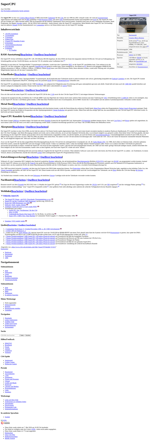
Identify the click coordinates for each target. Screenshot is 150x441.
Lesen (7, 274)
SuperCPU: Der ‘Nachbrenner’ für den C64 (23, 210)
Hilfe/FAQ (8, 343)
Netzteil (14, 25)
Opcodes (19, 23)
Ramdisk (48, 120)
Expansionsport (143, 67)
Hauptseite (8, 318)
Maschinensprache (83, 161)
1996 (6, 258)
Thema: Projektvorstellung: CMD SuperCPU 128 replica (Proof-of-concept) (30, 236)
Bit (40, 19)
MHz (28, 19)
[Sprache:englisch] (52, 199)
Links (7, 390)
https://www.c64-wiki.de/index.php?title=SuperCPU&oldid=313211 (34, 247)
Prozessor (45, 19)
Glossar (7, 381)
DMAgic (16, 120)
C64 (62, 18)
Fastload (114, 79)
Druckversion (9, 405)
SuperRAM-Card (141, 61)
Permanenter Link (10, 407)
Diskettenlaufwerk (63, 80)
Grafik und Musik (10, 383)
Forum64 (21, 184)
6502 (61, 19)
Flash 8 (32, 163)
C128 (52, 94)
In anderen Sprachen (11, 295)
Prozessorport (114, 232)
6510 (94, 19)
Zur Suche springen (23, 11)
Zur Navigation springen (9, 11)
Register (51, 161)
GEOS (64, 86)
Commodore (40, 25)
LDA (98, 161)
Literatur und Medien (12, 386)
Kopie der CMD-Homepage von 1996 (17, 203)
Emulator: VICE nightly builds (15, 221)
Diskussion (8, 272)
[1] (86, 234)
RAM (49, 68)
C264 (6, 375)
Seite (6, 271)
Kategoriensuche (10, 325)
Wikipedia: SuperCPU (11, 196)
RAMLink (39, 84)
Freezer (52, 175)
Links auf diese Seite (11, 400)
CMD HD (128, 84)
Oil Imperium (86, 120)
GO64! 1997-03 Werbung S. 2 (16, 231)
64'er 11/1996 (13, 212)
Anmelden (8, 310)
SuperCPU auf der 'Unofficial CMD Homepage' (20, 201)
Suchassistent (9, 327)
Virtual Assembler (6, 170)
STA (101, 161)
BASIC (116, 161)
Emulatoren (8, 377)
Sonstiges (8, 392)
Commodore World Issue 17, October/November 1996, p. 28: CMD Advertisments (32, 229)
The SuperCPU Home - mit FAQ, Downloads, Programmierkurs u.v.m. (28, 199)
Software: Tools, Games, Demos (15, 205)
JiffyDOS (139, 64)
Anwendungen (9, 374)
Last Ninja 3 (118, 120)
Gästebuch (8, 350)
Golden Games (10, 362)
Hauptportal (9, 372)
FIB (108, 184)
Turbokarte (51, 18)
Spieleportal (9, 360)
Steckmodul (133, 35)
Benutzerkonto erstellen (12, 308)
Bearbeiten (26, 54)
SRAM (139, 57)
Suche (3, 331)
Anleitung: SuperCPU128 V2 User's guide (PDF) (21, 207)
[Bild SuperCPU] (133, 32)
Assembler (25, 168)
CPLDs (94, 184)
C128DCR (124, 98)
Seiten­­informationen (11, 409)
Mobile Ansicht (10, 438)
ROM (49, 80)
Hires (114, 170)
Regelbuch (8, 345)
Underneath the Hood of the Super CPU (22, 214)
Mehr (6, 291)
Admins (7, 349)
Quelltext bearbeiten (45, 54)
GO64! (39, 153)
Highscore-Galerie (11, 364)
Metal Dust (97, 108)
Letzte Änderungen (11, 320)
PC (85, 66)
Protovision (133, 108)
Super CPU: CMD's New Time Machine (22, 216)
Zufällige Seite (9, 322)
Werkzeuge (8, 293)
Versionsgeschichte (11, 280)
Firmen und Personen (12, 379)
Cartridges (121, 79)
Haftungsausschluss (11, 436)
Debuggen (36, 175)
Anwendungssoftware (103, 135)
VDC (105, 98)
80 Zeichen (139, 170)
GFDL (33, 429)
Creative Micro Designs (136, 38)
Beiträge (7, 306)
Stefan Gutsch (123, 108)
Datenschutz (9, 433)
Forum (7, 347)
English (7, 417)
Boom (127, 120)
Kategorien (4, 249)
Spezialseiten (9, 403)
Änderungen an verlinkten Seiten (15, 402)
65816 (131, 55)
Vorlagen (8, 352)
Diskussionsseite (10, 305)
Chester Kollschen (58, 110)
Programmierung (10, 388)
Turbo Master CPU (99, 142)
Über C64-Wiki (10, 435)
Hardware (8, 252)
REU (70, 64)
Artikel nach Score (11, 323)
